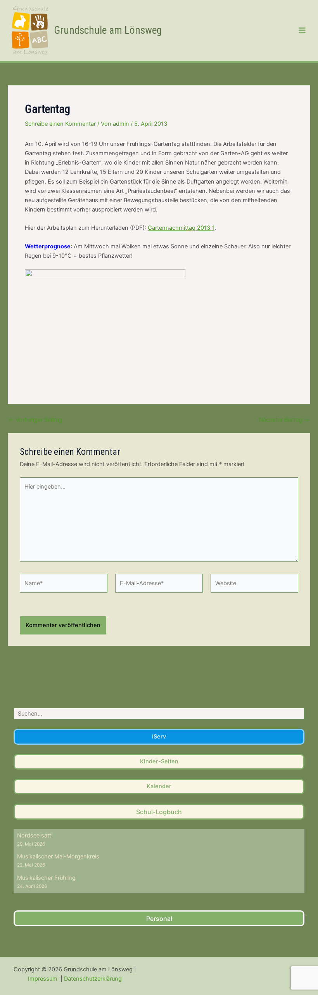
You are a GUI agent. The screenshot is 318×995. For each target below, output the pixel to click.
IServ (159, 736)
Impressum (43, 978)
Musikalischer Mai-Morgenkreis (58, 856)
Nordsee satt (34, 835)
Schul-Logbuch (159, 812)
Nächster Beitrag (284, 420)
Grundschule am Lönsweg (108, 30)
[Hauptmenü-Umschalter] (302, 30)
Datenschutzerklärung (93, 978)
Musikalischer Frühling (46, 877)
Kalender (159, 786)
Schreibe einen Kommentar (60, 123)
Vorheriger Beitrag (35, 420)
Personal (159, 918)
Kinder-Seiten (159, 761)
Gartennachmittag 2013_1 (181, 227)
